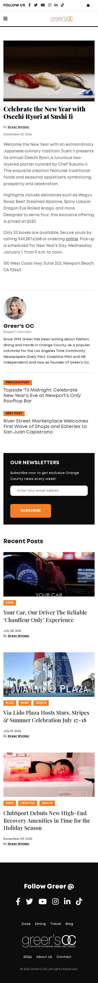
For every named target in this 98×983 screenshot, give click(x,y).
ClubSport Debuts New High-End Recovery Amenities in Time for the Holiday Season (46, 820)
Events (41, 703)
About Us (44, 957)
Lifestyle (28, 803)
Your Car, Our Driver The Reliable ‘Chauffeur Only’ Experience (45, 616)
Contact (64, 957)
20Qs (27, 957)
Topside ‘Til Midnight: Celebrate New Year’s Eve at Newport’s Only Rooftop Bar (42, 395)
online (72, 239)
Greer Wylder (18, 127)
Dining (40, 924)
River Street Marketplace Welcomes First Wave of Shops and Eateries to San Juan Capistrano (45, 426)
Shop (25, 703)
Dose (10, 603)
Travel (55, 924)
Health (47, 803)
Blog (10, 703)
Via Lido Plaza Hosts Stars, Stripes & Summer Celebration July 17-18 (46, 716)
